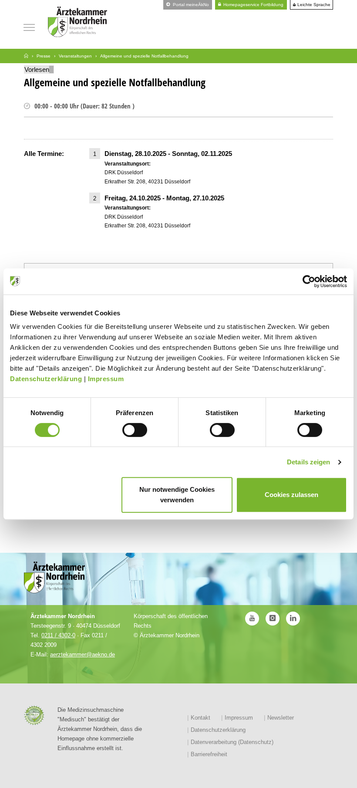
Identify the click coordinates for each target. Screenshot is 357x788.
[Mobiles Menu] (29, 26)
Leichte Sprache (313, 5)
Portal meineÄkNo (190, 4)
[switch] (134, 430)
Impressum (106, 378)
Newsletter (280, 717)
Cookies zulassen (291, 494)
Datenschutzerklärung (46, 378)
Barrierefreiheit (209, 754)
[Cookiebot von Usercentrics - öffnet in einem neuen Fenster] (309, 281)
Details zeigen (308, 462)
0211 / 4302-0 (58, 635)
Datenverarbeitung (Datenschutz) (232, 742)
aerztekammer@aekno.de (82, 654)
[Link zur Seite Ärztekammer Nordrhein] (26, 56)
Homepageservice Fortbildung (252, 4)
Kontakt (200, 717)
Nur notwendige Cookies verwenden (177, 495)
